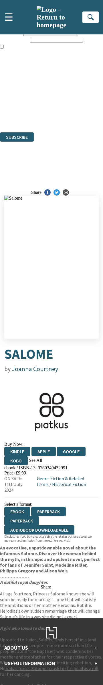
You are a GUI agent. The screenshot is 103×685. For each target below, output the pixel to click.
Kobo (16, 461)
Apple (43, 451)
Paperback (48, 511)
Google (71, 451)
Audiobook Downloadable (39, 530)
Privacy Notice (13, 114)
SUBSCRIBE (17, 137)
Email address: (14, 39)
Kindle (17, 451)
